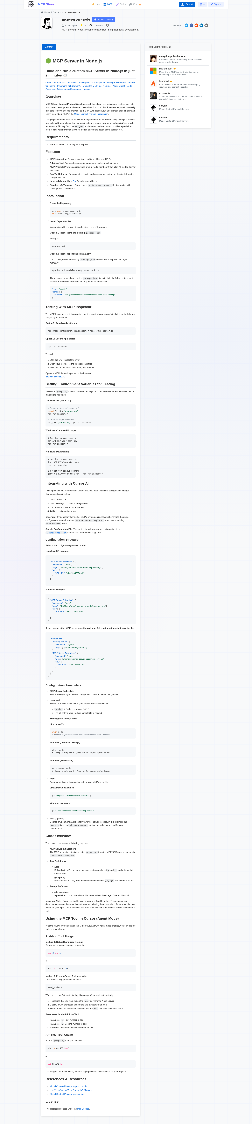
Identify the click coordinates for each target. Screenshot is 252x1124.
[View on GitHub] (91, 25)
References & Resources (69, 89)
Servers (57, 12)
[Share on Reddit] (196, 25)
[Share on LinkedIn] (201, 25)
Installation (72, 82)
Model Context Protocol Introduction (91, 114)
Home (47, 12)
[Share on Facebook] (191, 25)
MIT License (83, 1109)
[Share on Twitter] (186, 25)
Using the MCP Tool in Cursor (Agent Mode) (104, 86)
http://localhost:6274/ (55, 376)
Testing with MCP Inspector (92, 82)
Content (49, 47)
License (86, 89)
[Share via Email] (206, 25)
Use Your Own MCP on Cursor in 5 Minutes (71, 1090)
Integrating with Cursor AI (69, 86)
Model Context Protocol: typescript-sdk (68, 1086)
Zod (74, 181)
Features (61, 82)
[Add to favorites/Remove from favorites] (108, 25)
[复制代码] (133, 210)
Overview (50, 82)
